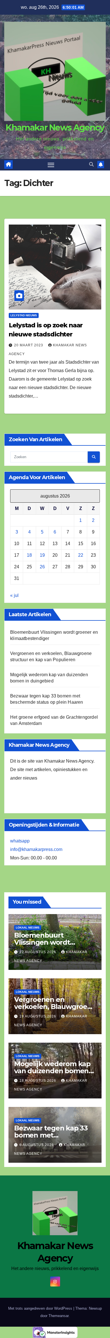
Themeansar (59, 1316)
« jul (14, 595)
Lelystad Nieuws (23, 315)
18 (29, 555)
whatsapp (20, 840)
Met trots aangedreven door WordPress (40, 1308)
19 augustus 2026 (38, 1016)
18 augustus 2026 (38, 1081)
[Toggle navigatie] (51, 165)
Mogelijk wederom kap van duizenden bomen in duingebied (52, 1071)
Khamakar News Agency (55, 127)
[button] (91, 164)
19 (42, 555)
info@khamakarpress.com (36, 849)
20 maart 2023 (29, 345)
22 (80, 555)
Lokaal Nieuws (27, 927)
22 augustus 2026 (38, 952)
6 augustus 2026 (37, 1145)
